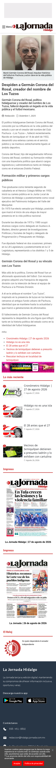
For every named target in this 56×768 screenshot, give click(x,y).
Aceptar (17, 763)
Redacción (10, 116)
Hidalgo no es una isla (18, 342)
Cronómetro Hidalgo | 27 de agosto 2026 (27, 338)
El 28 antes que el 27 (17, 345)
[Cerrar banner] (53, 750)
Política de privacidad (34, 763)
